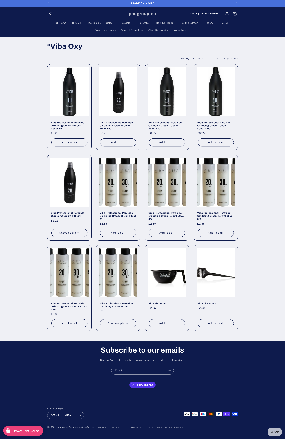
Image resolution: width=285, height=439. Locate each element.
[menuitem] (60, 23)
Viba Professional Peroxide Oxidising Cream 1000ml (67, 214)
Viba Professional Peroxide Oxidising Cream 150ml (116, 305)
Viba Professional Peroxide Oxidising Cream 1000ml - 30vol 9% (165, 125)
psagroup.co (62, 427)
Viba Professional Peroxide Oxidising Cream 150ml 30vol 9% (215, 216)
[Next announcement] (236, 3)
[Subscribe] (170, 371)
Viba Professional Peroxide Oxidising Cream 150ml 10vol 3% (118, 216)
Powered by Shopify (79, 427)
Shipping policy (154, 427)
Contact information (175, 427)
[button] (51, 14)
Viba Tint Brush (206, 303)
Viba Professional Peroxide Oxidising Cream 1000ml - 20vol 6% (116, 125)
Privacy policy (116, 427)
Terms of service (135, 427)
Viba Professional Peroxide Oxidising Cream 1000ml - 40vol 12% (214, 125)
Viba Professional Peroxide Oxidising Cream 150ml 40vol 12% (69, 306)
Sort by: (185, 58)
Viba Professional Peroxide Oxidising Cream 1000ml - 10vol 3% (67, 125)
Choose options (69, 232)
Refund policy (99, 427)
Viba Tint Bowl (157, 303)
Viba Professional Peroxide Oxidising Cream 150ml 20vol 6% (166, 216)
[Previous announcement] (48, 3)
